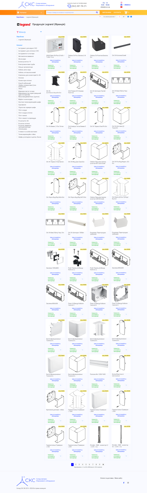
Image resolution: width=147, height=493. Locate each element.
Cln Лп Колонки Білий (119, 55)
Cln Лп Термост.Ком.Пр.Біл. (55, 162)
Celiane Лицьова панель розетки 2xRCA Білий (98, 198)
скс (30, 4)
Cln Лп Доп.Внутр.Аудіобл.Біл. (54, 91)
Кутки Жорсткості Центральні (118, 375)
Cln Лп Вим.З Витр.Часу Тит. (55, 232)
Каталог (23, 12)
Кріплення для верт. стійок (55, 410)
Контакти (117, 12)
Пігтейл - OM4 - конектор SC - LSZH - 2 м (120, 446)
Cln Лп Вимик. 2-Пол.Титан (55, 126)
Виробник (20, 37)
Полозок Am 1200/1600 (98, 374)
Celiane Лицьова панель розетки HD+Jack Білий (98, 162)
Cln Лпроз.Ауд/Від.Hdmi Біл (55, 197)
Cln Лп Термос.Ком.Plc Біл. (98, 126)
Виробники (106, 12)
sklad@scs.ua (105, 7)
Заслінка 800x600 (118, 268)
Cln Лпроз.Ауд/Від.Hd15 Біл (77, 197)
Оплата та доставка (107, 478)
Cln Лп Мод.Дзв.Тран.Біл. (76, 162)
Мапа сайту (118, 478)
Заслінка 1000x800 (52, 268)
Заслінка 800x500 (52, 303)
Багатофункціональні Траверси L (53, 339)
